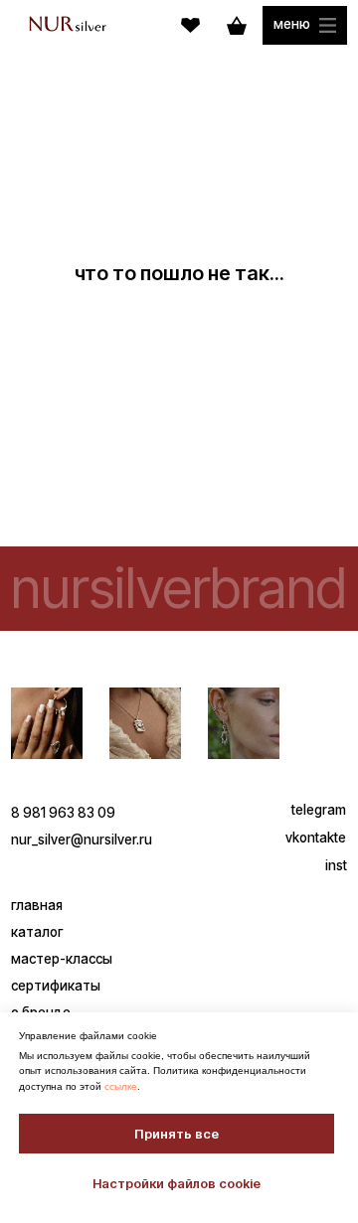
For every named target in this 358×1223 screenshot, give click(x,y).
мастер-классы (61, 959)
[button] (304, 25)
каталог (37, 932)
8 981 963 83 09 (63, 813)
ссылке (120, 1086)
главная (37, 905)
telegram (318, 810)
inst (336, 865)
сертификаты (55, 986)
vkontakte (315, 837)
